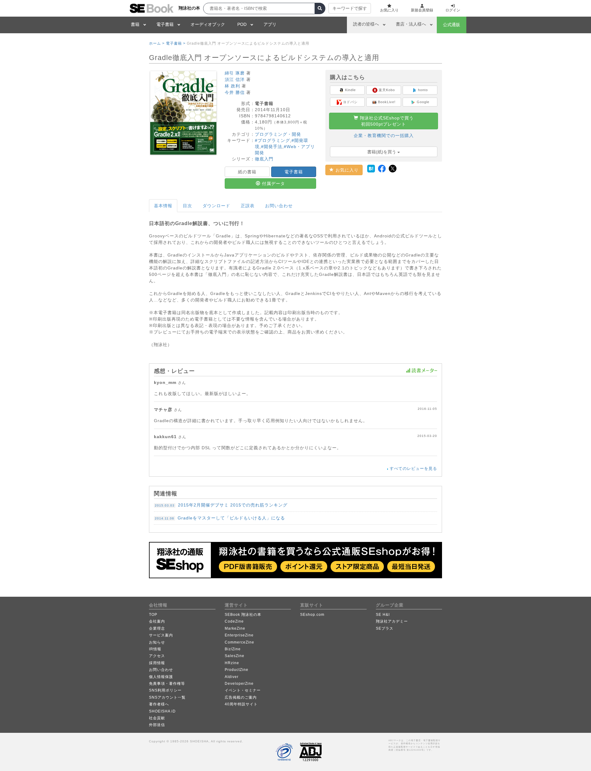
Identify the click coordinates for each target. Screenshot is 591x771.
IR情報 (155, 649)
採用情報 (157, 663)
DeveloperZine (239, 683)
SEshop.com (312, 614)
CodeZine (234, 621)
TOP (153, 614)
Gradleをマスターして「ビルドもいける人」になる (220, 517)
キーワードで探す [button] (349, 8)
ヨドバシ (350, 102)
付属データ (272, 183)
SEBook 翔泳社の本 (243, 614)
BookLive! (386, 102)
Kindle (350, 90)
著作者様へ (159, 704)
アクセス (157, 656)
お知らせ (157, 642)
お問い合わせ (279, 205)
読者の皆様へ (366, 24)
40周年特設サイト (241, 704)
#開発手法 (271, 146)
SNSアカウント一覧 (167, 697)
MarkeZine (235, 628)
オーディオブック (208, 24)
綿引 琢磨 (235, 73)
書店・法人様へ (411, 24)
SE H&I (383, 614)
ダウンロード (216, 205)
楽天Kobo (386, 90)
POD (242, 24)
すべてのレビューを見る (413, 468)
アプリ (269, 24)
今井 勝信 (235, 92)
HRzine (232, 663)
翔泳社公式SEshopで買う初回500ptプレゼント (386, 121)
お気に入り (346, 170)
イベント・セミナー (243, 690)
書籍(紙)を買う (382, 151)
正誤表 (248, 205)
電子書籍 (165, 24)
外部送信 (157, 725)
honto (422, 90)
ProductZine (236, 670)
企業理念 (157, 628)
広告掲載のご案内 (241, 697)
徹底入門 (264, 158)
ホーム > (157, 43)
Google (422, 102)
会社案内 (157, 621)
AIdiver (232, 677)
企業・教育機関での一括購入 (384, 135)
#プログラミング (272, 140)
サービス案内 (161, 635)
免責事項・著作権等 (167, 683)
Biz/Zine (233, 649)
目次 (187, 205)
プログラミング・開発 (278, 134)
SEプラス (384, 628)
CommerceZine (239, 642)
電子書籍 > (176, 43)
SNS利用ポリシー (165, 690)
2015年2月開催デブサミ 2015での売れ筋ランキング (221, 505)
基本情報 (163, 205)
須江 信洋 (235, 79)
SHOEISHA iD (162, 711)
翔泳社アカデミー (392, 621)
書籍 (135, 24)
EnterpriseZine (239, 635)
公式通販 (451, 24)
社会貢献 (157, 718)
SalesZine (234, 656)
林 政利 (232, 85)
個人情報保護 (161, 677)
